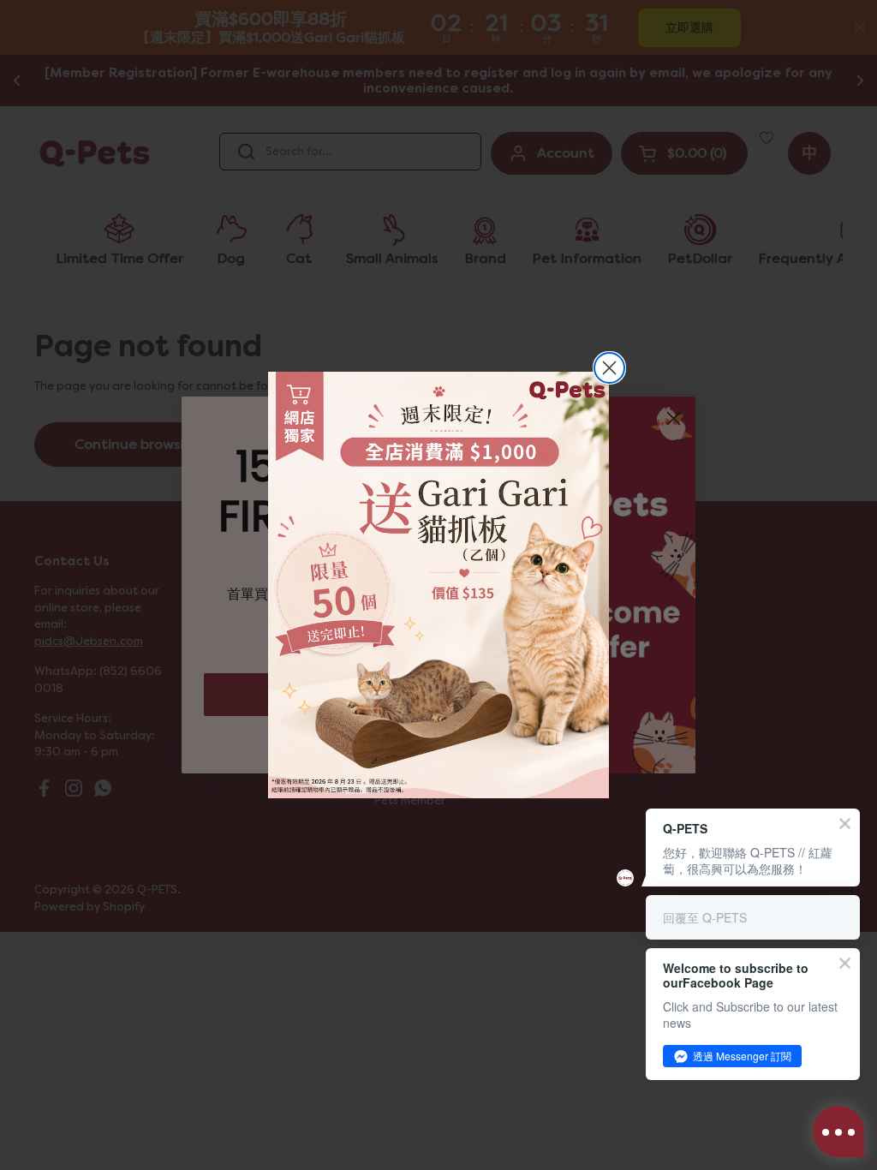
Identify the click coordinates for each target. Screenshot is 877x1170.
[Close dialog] (609, 368)
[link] (438, 585)
